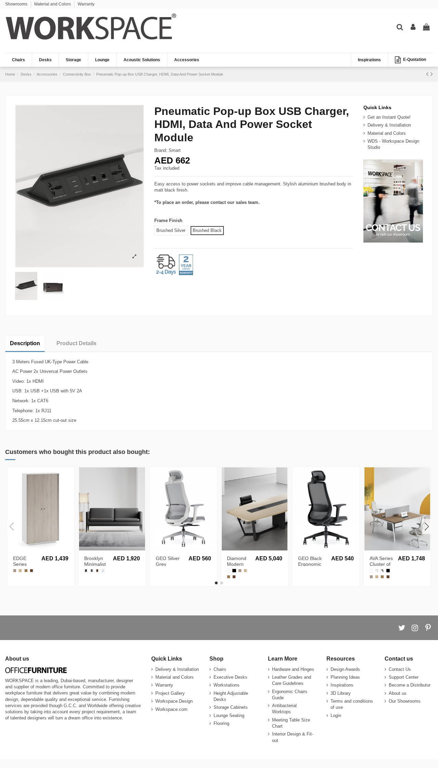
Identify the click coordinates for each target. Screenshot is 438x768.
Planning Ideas (345, 677)
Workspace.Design (174, 701)
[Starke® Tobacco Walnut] (31, 570)
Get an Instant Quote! (389, 117)
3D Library (341, 693)
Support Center (403, 677)
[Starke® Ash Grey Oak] (14, 570)
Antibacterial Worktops (284, 708)
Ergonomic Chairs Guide (289, 694)
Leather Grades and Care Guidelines (291, 680)
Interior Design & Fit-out (292, 737)
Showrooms (16, 4)
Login (336, 715)
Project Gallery (170, 693)
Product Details (76, 343)
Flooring (221, 723)
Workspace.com (171, 709)
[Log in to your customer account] (413, 27)
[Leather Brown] (97, 570)
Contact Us (400, 669)
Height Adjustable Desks (231, 696)
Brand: (160, 150)
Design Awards (345, 669)
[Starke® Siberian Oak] (20, 570)
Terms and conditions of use (352, 704)
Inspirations (342, 685)
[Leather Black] (86, 570)
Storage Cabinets (231, 707)
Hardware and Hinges (293, 669)
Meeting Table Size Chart (291, 723)
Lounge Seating (229, 715)
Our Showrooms (405, 701)
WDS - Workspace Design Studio (393, 144)
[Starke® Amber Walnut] (26, 570)
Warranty (86, 4)
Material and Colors (53, 4)
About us (398, 693)
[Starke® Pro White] (228, 570)
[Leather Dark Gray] (91, 570)
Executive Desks (230, 677)
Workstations (227, 685)
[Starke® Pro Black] (234, 570)
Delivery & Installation (389, 125)
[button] (216, 583)
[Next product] (431, 74)
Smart (175, 150)
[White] (376, 570)
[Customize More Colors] (103, 570)
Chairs (220, 669)
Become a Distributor (409, 685)
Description (25, 343)
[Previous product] (428, 74)
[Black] (382, 570)
